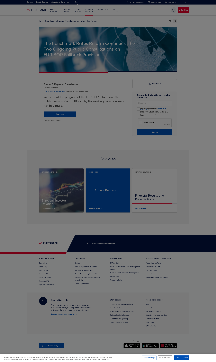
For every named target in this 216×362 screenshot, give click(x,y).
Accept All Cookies (182, 358)
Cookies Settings (149, 358)
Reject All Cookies (165, 358)
